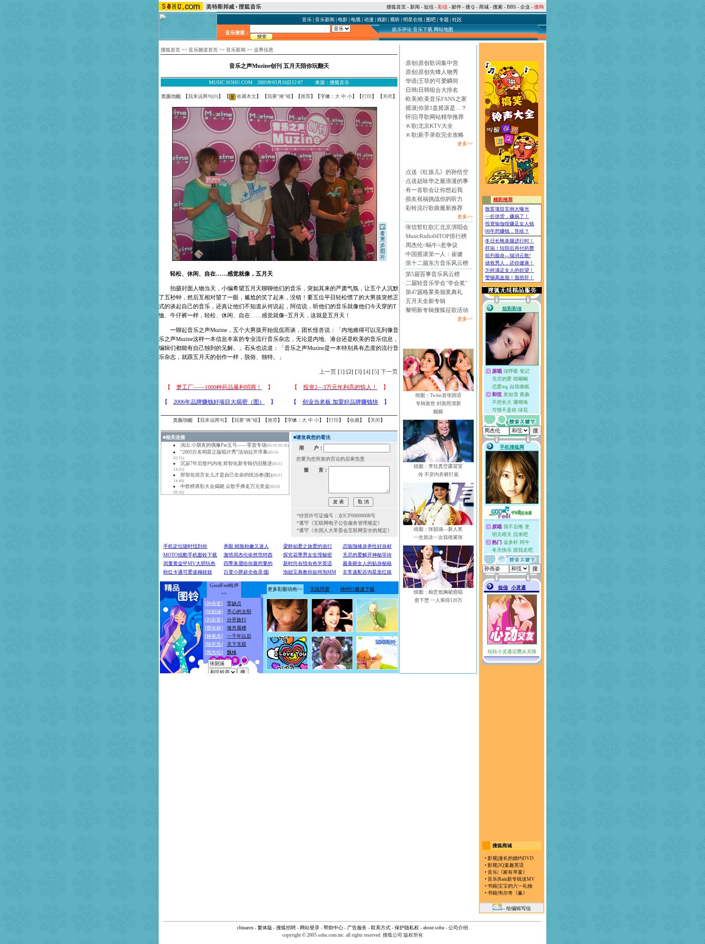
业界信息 (263, 50)
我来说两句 (212, 420)
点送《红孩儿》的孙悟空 (437, 172)
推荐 (305, 96)
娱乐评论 (402, 29)
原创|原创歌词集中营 (432, 63)
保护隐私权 (407, 928)
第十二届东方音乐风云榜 (437, 263)
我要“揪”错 (279, 96)
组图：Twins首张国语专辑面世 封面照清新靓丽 (438, 403)
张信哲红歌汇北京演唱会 (437, 227)
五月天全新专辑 (426, 301)
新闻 (415, 7)
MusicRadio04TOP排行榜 (436, 236)
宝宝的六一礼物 (515, 886)
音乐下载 (422, 29)
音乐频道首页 (203, 50)
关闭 (387, 96)
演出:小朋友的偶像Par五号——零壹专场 (223, 445)
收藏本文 (245, 96)
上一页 (327, 372)
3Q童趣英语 (511, 865)
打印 (367, 96)
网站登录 (309, 928)
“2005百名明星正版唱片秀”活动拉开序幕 (224, 452)
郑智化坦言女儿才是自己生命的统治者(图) (226, 475)
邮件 (456, 7)
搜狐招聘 (286, 928)
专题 (444, 19)
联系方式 (380, 928)
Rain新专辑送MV (516, 879)
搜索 (498, 7)
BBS (511, 7)
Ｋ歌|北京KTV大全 (429, 126)
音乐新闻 (325, 19)
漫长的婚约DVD (516, 858)
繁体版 (264, 928)
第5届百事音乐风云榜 (433, 274)
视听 (395, 19)
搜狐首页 (396, 7)
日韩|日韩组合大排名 (432, 90)
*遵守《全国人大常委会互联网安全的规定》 (344, 530)
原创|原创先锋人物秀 (432, 72)
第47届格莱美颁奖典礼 (434, 292)
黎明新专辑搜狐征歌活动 (437, 310)
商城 (484, 7)
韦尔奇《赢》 (513, 893)
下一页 (389, 372)
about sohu (433, 928)
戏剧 (382, 19)
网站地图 (443, 29)
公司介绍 (458, 928)
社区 (457, 19)
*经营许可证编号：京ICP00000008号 (336, 516)
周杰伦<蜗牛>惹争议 (432, 245)
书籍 (492, 886)
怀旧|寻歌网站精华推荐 (435, 117)
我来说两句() (203, 96)
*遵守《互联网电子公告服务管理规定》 (339, 523)
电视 (356, 19)
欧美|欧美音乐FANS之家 (436, 99)
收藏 (354, 420)
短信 (429, 7)
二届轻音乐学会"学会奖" (437, 283)
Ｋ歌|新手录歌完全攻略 (435, 135)
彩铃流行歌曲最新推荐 (434, 208)
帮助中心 (333, 928)
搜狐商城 (502, 845)
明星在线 (413, 19)
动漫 (369, 19)
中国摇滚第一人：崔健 (434, 254)
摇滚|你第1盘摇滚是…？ (436, 108)
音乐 (307, 19)
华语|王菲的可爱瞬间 (432, 81)
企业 (525, 7)
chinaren (245, 928)
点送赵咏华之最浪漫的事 (437, 181)
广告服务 (357, 928)
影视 (492, 858)
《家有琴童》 (513, 872)
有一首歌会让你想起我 (434, 190)
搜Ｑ (470, 7)
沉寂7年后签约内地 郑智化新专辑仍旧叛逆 (226, 463)
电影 (343, 19)
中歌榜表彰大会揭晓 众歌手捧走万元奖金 (225, 486)
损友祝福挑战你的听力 (434, 199)
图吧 (431, 19)
